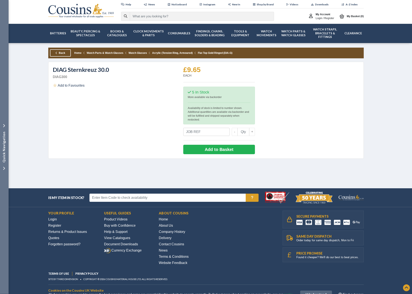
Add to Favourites (71, 85)
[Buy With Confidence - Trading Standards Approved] (277, 197)
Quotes (53, 238)
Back (61, 52)
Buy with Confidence (120, 225)
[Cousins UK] (81, 11)
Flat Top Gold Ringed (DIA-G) (215, 52)
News (163, 250)
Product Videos (115, 219)
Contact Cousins (171, 244)
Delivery (165, 238)
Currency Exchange (126, 250)
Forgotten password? (64, 244)
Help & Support (115, 232)
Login (52, 219)
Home (78, 52)
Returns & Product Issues (67, 232)
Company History (172, 232)
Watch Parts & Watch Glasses (105, 52)
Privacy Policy (86, 273)
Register (54, 225)
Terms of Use (58, 273)
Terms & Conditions (174, 256)
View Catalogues (117, 238)
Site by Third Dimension (63, 279)
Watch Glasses (138, 52)
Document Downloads (121, 244)
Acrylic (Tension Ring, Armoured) (172, 52)
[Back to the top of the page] (406, 288)
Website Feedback (173, 263)
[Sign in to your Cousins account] (312, 16)
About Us (166, 225)
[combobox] (198, 16)
